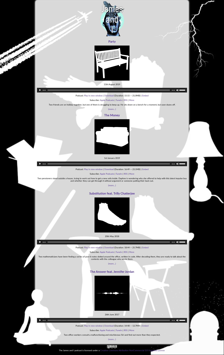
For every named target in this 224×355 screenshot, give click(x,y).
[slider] (182, 90)
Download (109, 96)
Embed (145, 96)
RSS (125, 100)
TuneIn (119, 100)
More (131, 100)
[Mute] (177, 90)
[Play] (40, 90)
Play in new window (93, 96)
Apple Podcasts (107, 100)
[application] (112, 90)
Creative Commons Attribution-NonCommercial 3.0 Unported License (132, 350)
